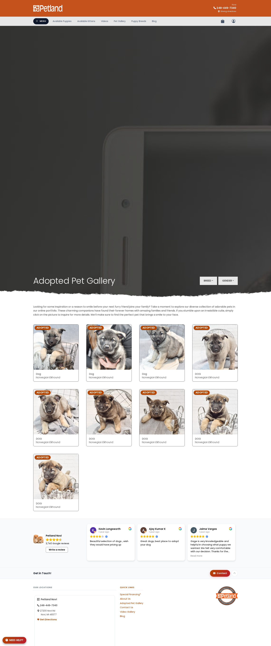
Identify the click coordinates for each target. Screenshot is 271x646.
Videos (104, 21)
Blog (154, 21)
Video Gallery (127, 611)
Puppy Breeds (138, 21)
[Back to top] (234, 573)
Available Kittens (86, 21)
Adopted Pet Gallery (131, 603)
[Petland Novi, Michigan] (48, 8)
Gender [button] (227, 280)
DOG (198, 374)
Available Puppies (62, 21)
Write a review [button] (57, 549)
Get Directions (48, 619)
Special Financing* (130, 594)
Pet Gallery (120, 21)
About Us (125, 598)
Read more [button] (196, 556)
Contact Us (126, 607)
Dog (38, 374)
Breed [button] (207, 280)
